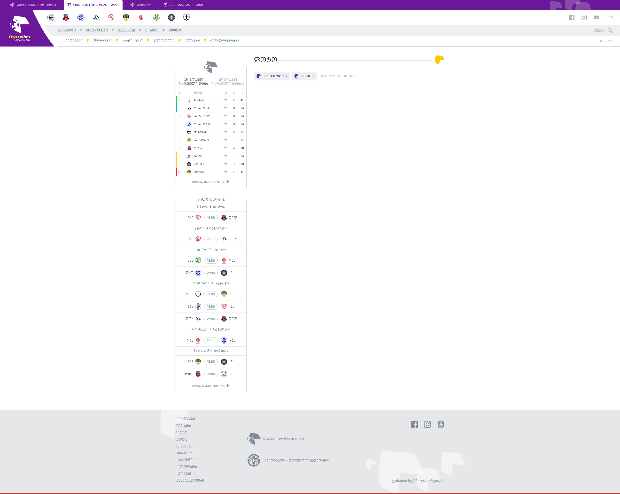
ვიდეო (151, 30)
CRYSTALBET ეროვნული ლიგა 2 (228, 82)
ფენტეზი (126, 30)
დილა (197, 148)
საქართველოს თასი (185, 5)
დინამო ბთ (201, 124)
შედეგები (74, 40)
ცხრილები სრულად (209, 182)
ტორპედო (199, 132)
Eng (609, 17)
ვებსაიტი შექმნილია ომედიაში (417, 481)
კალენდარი (163, 40)
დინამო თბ (201, 108)
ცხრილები (102, 40)
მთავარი (67, 30)
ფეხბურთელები (224, 40)
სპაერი (198, 164)
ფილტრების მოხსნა (339, 76)
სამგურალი (201, 140)
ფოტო (175, 30)
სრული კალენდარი (209, 386)
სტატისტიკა (132, 40)
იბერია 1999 (201, 116)
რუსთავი (199, 100)
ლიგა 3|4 (144, 5)
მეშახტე (198, 172)
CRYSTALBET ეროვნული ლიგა (96, 5)
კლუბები (192, 40)
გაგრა (197, 156)
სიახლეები (97, 30)
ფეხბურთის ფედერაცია (36, 5)
